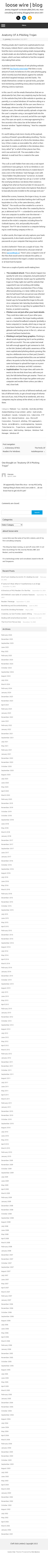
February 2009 (6, 1197)
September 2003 (7, 1464)
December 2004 (7, 1402)
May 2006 (4, 1333)
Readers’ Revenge (7, 601)
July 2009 (4, 1177)
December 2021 (7, 733)
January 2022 (6, 729)
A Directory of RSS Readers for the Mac (15, 590)
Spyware (38, 424)
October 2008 (6, 1214)
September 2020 (7, 770)
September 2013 (7, 984)
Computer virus (24, 415)
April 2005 (5, 1386)
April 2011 (5, 1095)
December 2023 (7, 696)
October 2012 (6, 1021)
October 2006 (6, 1312)
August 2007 (5, 1271)
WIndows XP (14, 433)
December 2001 (7, 1534)
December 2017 (7, 840)
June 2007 (5, 1279)
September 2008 (7, 1218)
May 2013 (4, 1000)
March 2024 (5, 684)
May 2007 (4, 1283)
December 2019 (7, 803)
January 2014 (6, 971)
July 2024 (4, 680)
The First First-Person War (11, 622)
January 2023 (6, 713)
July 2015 (4, 914)
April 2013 (5, 1004)
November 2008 (7, 1210)
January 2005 (6, 1398)
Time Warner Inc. (8, 427)
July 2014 (4, 951)
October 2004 (6, 1411)
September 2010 (7, 1123)
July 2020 (4, 779)
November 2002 (7, 1501)
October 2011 (6, 1070)
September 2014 (7, 943)
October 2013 (6, 980)
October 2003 (6, 1460)
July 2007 (4, 1275)
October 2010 (6, 1119)
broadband (6, 415)
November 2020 (7, 762)
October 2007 (6, 1263)
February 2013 (6, 1008)
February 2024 (6, 688)
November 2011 (7, 1066)
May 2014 (4, 955)
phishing (24, 421)
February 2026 (6, 635)
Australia (25, 409)
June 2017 (5, 852)
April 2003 (5, 1485)
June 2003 (5, 1476)
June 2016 (5, 881)
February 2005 (6, 1394)
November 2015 (7, 902)
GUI (9, 418)
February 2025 (6, 655)
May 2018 (4, 828)
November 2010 (7, 1115)
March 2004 (5, 1439)
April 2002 (5, 1522)
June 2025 (5, 647)
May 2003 (4, 1481)
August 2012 (5, 1029)
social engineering (27, 424)
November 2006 (7, 1308)
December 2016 (7, 861)
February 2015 (6, 930)
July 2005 (4, 1374)
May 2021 (4, 746)
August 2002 (5, 1509)
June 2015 (5, 918)
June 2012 (5, 1037)
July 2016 (4, 877)
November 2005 (7, 1357)
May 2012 (4, 1041)
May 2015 (4, 922)
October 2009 (6, 1168)
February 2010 (6, 1152)
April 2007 (5, 1287)
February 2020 (6, 799)
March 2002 (5, 1526)
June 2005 (5, 1378)
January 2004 (6, 1448)
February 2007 (6, 1296)
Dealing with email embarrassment (14, 618)
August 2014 (5, 947)
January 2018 (6, 836)
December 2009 (7, 1160)
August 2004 (5, 1419)
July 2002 (4, 1513)
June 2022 (5, 721)
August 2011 (5, 1078)
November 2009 (7, 1164)
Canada (14, 415)
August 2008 (5, 1222)
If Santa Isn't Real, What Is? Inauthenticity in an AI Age (20, 584)
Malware (13, 409)
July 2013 (4, 992)
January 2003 (6, 1493)
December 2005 (7, 1353)
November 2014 (7, 939)
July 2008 (4, 1226)
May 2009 (4, 1185)
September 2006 (7, 1316)
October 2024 (6, 668)
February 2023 (6, 709)
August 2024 (5, 676)
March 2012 (5, 1049)
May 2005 (4, 1382)
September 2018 (7, 820)
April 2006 (5, 1337)
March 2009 (5, 1193)
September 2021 (7, 737)
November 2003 (7, 1456)
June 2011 (5, 1086)
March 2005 (5, 1390)
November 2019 (7, 807)
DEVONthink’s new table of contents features (18, 595)
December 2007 (7, 1255)
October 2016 (6, 865)
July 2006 (4, 1325)
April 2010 (5, 1144)
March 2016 (5, 889)
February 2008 (6, 1246)
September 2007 (7, 1267)
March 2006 (5, 1341)
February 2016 (6, 893)
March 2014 (5, 963)
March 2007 (5, 1292)
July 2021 (4, 742)
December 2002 (7, 1497)
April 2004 (5, 1435)
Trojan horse (20, 427)
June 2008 (5, 1230)
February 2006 (6, 1345)
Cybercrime (35, 415)
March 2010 (5, 1148)
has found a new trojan (19, 69)
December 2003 (7, 1452)
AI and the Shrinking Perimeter (12, 609)
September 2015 (7, 910)
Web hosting (18, 430)
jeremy (8, 39)
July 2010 (4, 1132)
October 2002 (6, 1505)
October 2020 (6, 766)
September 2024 (7, 672)
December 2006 (7, 1304)
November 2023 (7, 701)
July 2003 (4, 1472)
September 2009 (7, 1173)
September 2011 (7, 1074)
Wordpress (35, 1552)
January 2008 (6, 1251)
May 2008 (4, 1234)
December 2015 (7, 898)
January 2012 (6, 1058)
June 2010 (5, 1136)
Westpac (28, 430)
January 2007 (6, 1300)
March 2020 (5, 795)
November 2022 (7, 717)
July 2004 (4, 1423)
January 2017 (6, 856)
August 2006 (5, 1320)
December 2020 (7, 758)
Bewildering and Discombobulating (14, 605)
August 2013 (5, 988)
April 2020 (5, 791)
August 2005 (5, 1370)
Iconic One (11, 1552)
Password (16, 421)
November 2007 (7, 1259)
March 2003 (5, 1489)
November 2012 (7, 1017)
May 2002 (4, 1517)
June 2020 (5, 783)
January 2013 (6, 1012)
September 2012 (7, 1025)
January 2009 (6, 1201)
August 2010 (5, 1127)
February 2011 (6, 1103)
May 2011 (4, 1091)
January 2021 (6, 754)
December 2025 (7, 639)
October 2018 (6, 815)
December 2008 (7, 1205)
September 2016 (7, 869)
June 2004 (5, 1427)
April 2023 (5, 705)
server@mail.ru (13, 253)
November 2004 (7, 1407)
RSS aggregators (35, 421)
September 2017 (7, 848)
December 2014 (7, 935)
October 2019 (6, 811)
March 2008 (5, 1242)
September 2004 (7, 1415)
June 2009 (5, 1181)
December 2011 (7, 1062)
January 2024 (6, 692)
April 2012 (5, 1045)
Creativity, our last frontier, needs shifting (16, 614)
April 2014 (5, 959)
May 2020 (4, 787)
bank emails (37, 412)
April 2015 (5, 926)
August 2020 (5, 774)
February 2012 (6, 1054)
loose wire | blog (24, 4)
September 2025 (7, 643)
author (29, 412)
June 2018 (5, 824)
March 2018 (5, 832)
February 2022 (6, 725)
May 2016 (4, 885)
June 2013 (5, 996)
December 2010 (7, 1111)
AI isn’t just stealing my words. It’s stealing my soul (19, 577)
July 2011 (4, 1082)
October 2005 (6, 1361)
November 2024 (7, 664)
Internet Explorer (18, 418)
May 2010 (4, 1140)
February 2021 (6, 750)
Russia (4, 424)
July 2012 (4, 1033)
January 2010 (6, 1156)
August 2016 (5, 873)
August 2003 (5, 1468)
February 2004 (6, 1444)
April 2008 (5, 1238)
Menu (24, 25)
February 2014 (6, 967)
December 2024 (7, 660)
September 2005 (7, 1366)
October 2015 (6, 906)
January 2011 (6, 1107)
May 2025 (4, 651)
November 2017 (7, 844)
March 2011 (5, 1099)
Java (27, 418)
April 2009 (5, 1189)
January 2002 (6, 1530)
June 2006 (5, 1329)
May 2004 (4, 1431)
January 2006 (6, 1349)
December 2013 (7, 976)
